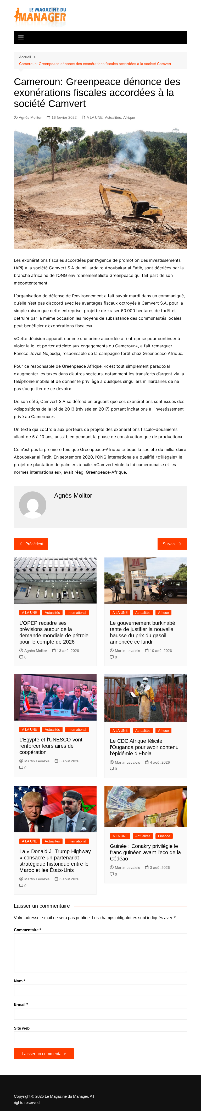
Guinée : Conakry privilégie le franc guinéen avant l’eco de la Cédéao (145, 852)
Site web (22, 1028)
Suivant (169, 544)
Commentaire (27, 930)
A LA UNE (95, 117)
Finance (164, 836)
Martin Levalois (127, 651)
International (77, 613)
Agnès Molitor (30, 117)
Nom (19, 981)
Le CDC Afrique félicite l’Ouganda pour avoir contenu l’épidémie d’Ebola (144, 747)
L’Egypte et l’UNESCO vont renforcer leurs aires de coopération (50, 746)
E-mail (21, 1004)
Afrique (129, 117)
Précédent (34, 544)
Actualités (113, 117)
